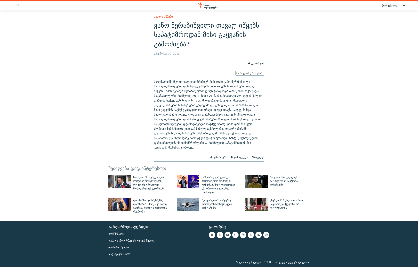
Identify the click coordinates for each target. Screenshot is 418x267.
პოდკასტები (389, 5)
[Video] (404, 5)
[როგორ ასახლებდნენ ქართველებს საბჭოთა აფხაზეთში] (256, 181)
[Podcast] (266, 235)
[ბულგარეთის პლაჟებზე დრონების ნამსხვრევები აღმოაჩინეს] (188, 204)
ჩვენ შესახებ (116, 234)
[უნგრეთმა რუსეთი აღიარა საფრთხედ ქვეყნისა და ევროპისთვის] (256, 204)
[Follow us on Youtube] (228, 235)
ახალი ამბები (163, 16)
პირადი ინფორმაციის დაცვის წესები (131, 240)
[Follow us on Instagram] (243, 235)
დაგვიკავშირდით (119, 254)
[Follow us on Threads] (251, 235)
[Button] (256, 63)
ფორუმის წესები (118, 247)
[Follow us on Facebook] (212, 235)
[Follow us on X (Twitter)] (220, 235)
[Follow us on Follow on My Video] (235, 235)
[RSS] (258, 235)
